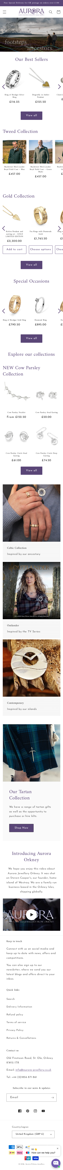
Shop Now (21, 828)
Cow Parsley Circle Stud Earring (16, 454)
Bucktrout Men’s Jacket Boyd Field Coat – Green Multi (41, 169)
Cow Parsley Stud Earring (47, 412)
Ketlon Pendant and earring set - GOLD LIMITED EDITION (14, 234)
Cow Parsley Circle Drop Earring (46, 454)
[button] (4, 12)
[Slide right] (59, 86)
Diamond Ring (41, 320)
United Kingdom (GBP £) (30, 1134)
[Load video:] (31, 915)
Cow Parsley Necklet (16, 412)
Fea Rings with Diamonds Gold (41, 232)
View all (31, 115)
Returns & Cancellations (21, 1038)
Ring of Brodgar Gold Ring (14, 320)
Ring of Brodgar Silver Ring (14, 96)
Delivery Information (19, 1007)
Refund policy (14, 1014)
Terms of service (16, 1022)
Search (10, 999)
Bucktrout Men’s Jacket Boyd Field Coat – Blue (14, 168)
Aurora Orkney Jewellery (35, 1164)
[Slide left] (3, 86)
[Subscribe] (52, 1097)
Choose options (40, 249)
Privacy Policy (14, 1030)
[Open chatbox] (55, 1163)
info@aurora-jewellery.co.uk (33, 1070)
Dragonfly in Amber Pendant (40, 96)
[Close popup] (57, 1148)
